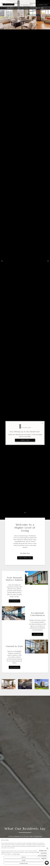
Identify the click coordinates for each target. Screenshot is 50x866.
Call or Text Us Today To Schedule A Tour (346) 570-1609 (25, 8)
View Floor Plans (14, 667)
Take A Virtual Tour (25, 557)
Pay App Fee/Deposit (8, 4)
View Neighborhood (14, 601)
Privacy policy (16, 854)
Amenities (3, 3)
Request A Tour (25, 440)
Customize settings (24, 863)
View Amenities (37, 634)
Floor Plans (9, 3)
